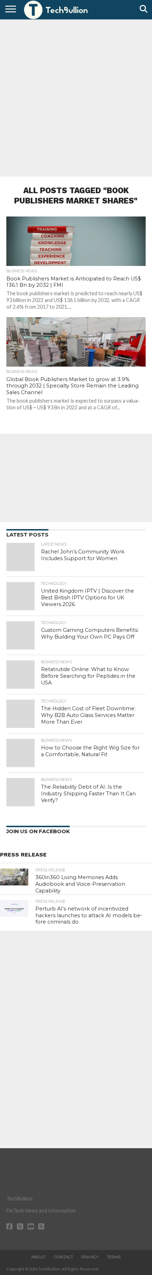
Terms (114, 1257)
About (38, 1257)
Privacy (90, 1257)
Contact (63, 1257)
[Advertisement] (76, 97)
